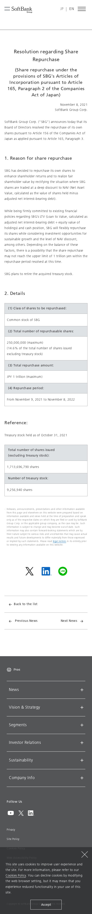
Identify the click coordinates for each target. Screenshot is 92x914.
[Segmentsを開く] (82, 725)
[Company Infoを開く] (82, 778)
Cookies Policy (16, 875)
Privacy (11, 829)
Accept (46, 905)
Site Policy (13, 839)
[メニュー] (82, 8)
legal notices (59, 541)
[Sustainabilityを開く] (82, 760)
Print (17, 669)
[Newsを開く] (82, 690)
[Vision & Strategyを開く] (82, 707)
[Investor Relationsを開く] (82, 743)
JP (61, 9)
